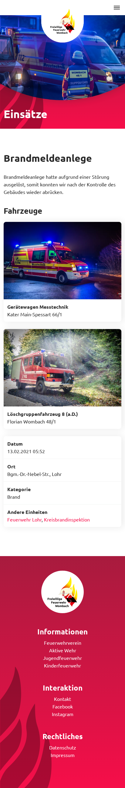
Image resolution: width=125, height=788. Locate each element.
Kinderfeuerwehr (62, 665)
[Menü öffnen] (116, 7)
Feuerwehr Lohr (24, 519)
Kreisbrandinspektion (67, 519)
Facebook (62, 706)
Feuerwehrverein (62, 643)
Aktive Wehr (62, 650)
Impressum (63, 755)
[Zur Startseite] (62, 21)
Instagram (62, 714)
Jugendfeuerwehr (62, 658)
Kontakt (62, 699)
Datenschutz (62, 747)
